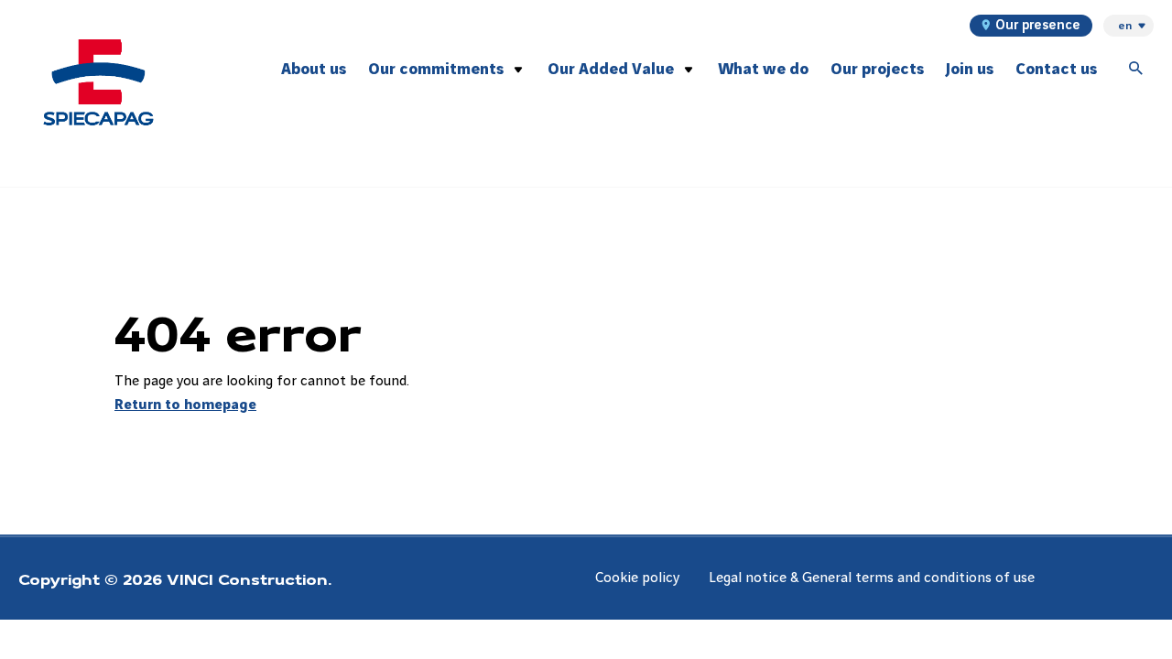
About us (313, 69)
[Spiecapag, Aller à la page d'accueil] (98, 82)
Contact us (1056, 69)
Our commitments (436, 69)
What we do (763, 69)
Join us (969, 69)
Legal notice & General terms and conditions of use (872, 578)
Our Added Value (611, 69)
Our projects (877, 69)
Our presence (1037, 25)
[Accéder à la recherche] (1136, 69)
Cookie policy (637, 578)
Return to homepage (185, 405)
